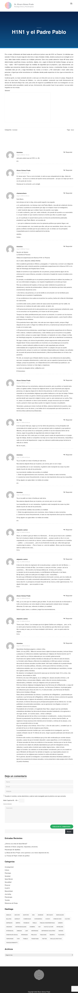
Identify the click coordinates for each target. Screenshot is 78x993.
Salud (72, 130)
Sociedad (14, 130)
